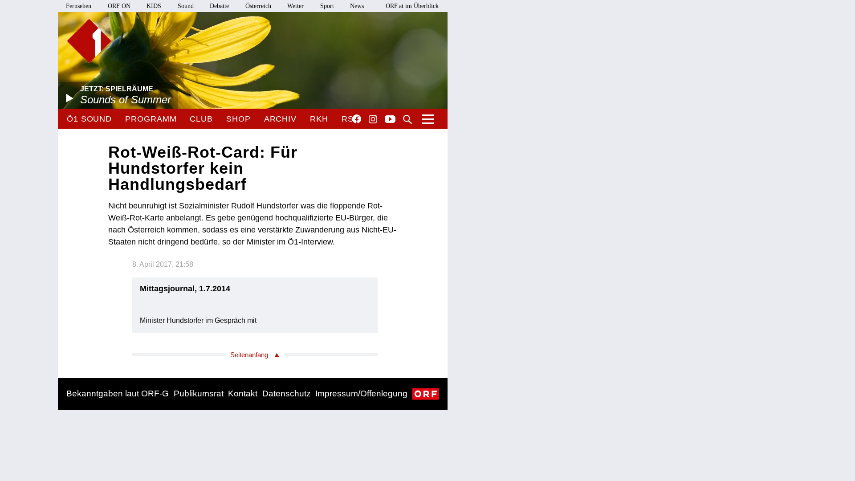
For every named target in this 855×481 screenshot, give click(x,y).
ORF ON (119, 6)
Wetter (295, 6)
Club (201, 118)
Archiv (280, 118)
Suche (407, 119)
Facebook (356, 118)
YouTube (390, 119)
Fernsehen (78, 6)
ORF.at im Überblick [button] (412, 6)
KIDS (154, 6)
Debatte (219, 6)
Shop (238, 118)
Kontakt (242, 393)
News (357, 6)
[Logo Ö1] (89, 41)
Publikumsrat (199, 393)
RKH (319, 118)
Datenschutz (286, 393)
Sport (327, 6)
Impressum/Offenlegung (361, 393)
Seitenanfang (249, 355)
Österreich (258, 6)
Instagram (373, 119)
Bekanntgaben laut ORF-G (117, 393)
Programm (150, 118)
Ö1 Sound (89, 118)
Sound (186, 6)
